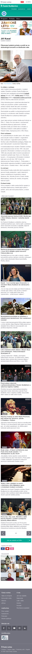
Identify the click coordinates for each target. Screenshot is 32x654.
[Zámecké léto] (16, 27)
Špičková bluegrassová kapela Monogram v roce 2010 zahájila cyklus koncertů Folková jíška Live (15, 251)
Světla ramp (19, 95)
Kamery (29, 9)
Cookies (3, 649)
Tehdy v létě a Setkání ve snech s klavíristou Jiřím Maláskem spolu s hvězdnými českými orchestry (12, 485)
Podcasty (4, 616)
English (28, 649)
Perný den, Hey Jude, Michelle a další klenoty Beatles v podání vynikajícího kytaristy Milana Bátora (14, 518)
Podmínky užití (20, 649)
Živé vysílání (5, 611)
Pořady (12, 19)
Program (13, 9)
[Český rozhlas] (6, 2)
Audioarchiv (21, 9)
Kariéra (19, 603)
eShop (3, 603)
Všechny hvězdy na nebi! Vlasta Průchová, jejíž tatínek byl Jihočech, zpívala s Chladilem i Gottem (15, 418)
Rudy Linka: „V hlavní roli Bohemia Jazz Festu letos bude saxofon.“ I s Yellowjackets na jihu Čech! (14, 451)
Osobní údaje (11, 649)
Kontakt (19, 605)
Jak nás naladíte (21, 596)
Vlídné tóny (4, 97)
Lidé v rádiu (20, 600)
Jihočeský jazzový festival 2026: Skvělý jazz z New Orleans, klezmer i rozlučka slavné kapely (16, 218)
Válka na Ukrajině (6, 596)
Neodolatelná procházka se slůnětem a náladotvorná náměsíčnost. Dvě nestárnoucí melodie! (16, 318)
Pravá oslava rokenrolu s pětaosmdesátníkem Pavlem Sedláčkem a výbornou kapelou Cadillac (16, 385)
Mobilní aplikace (6, 618)
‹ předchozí (3, 533)
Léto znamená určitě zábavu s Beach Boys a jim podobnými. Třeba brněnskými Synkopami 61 (15, 351)
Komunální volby (6, 598)
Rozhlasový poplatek (23, 608)
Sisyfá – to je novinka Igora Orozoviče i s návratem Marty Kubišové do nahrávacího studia (15, 284)
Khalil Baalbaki (8, 83)
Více (18, 19)
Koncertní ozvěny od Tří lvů (22, 97)
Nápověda (20, 598)
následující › (29, 533)
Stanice (3, 600)
